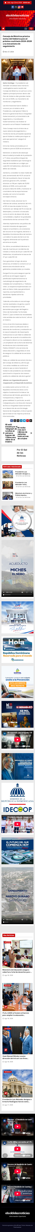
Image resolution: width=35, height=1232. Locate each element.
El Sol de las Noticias (22, 453)
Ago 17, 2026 (8, 1105)
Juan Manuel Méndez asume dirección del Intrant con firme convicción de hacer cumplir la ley (16, 1058)
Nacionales (8, 1072)
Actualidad (8, 1028)
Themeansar (17, 1227)
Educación (7, 942)
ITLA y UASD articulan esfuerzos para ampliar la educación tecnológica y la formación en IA (15, 1015)
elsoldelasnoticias (17, 15)
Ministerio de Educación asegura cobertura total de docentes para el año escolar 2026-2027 (17, 972)
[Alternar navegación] (26, 28)
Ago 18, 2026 (8, 975)
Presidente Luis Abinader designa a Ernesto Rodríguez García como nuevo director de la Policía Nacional (17, 1101)
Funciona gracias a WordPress (11, 1225)
